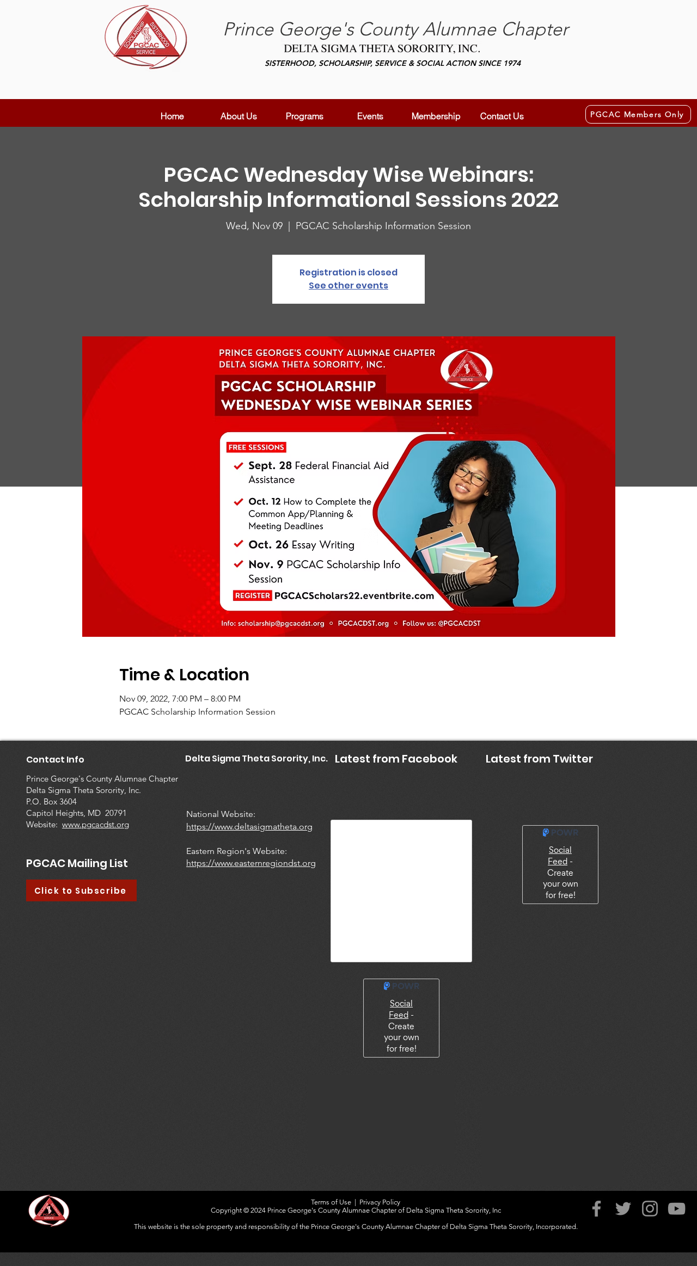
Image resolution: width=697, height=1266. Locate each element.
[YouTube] (676, 1208)
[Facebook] (596, 1208)
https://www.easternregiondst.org (251, 863)
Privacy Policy (379, 1202)
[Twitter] (623, 1208)
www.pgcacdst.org (95, 824)
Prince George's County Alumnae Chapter (395, 29)
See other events (348, 285)
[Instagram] (650, 1208)
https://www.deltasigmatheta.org (249, 826)
